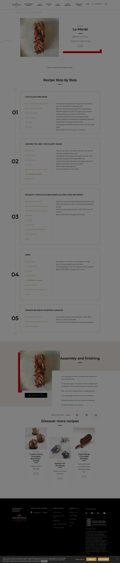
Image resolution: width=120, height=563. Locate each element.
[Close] (117, 559)
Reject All (91, 559)
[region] (60, 559)
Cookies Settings (79, 559)
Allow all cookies (103, 559)
